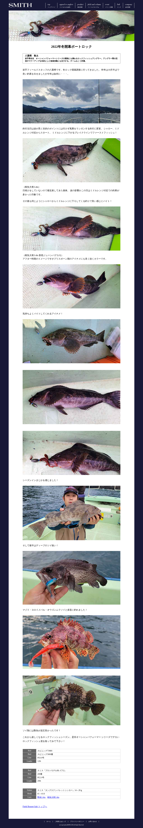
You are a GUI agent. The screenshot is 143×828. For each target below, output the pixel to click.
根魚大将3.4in (53, 797)
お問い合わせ (92, 821)
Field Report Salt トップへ (35, 806)
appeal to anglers (66, 5)
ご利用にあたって (60, 821)
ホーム (49, 821)
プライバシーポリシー (77, 821)
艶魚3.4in (41, 797)
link (119, 5)
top (51, 5)
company (128, 5)
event (109, 5)
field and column (94, 5)
